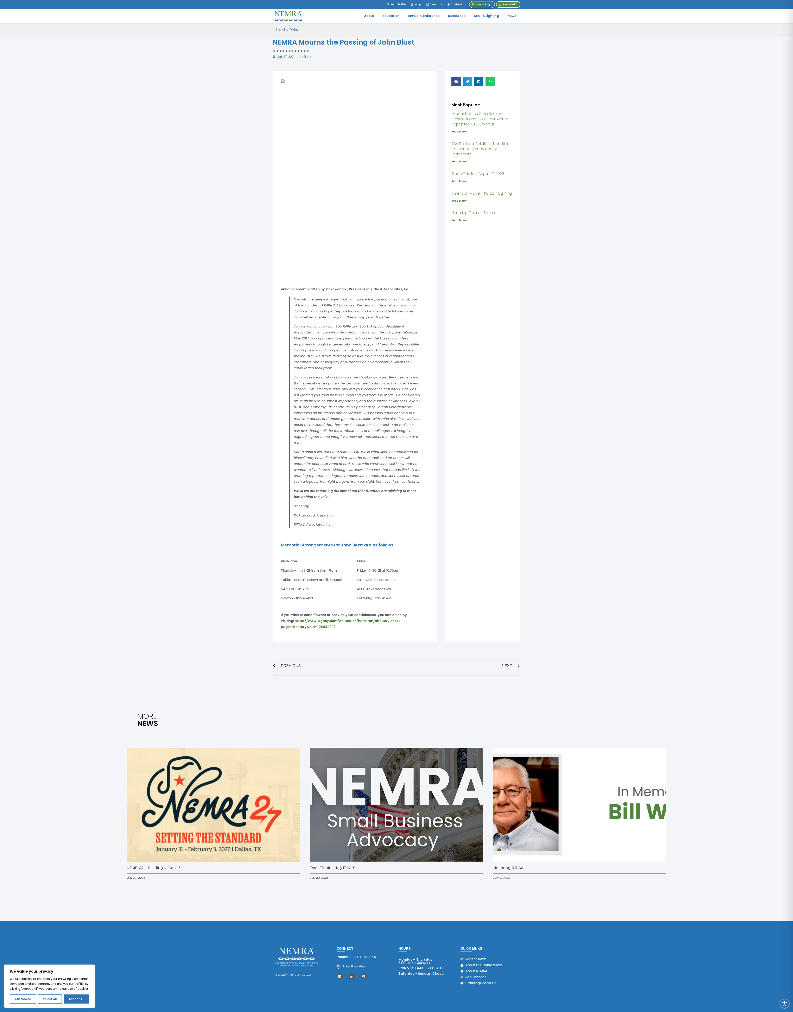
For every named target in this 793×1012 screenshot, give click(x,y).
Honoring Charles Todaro (473, 212)
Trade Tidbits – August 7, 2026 (477, 173)
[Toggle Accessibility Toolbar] (784, 1003)
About (369, 16)
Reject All (50, 999)
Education (391, 16)
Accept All (76, 999)
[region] (49, 986)
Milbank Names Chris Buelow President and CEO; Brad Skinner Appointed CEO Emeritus (366, 29)
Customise (23, 999)
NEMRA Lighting (486, 16)
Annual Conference (424, 16)
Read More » (459, 131)
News (511, 16)
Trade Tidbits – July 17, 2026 (332, 868)
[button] (456, 81)
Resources (456, 16)
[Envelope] (340, 976)
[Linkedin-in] (352, 976)
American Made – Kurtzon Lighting (481, 193)
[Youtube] (364, 976)
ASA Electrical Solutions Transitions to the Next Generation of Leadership (481, 149)
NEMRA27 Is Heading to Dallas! (153, 868)
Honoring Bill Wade (510, 868)
